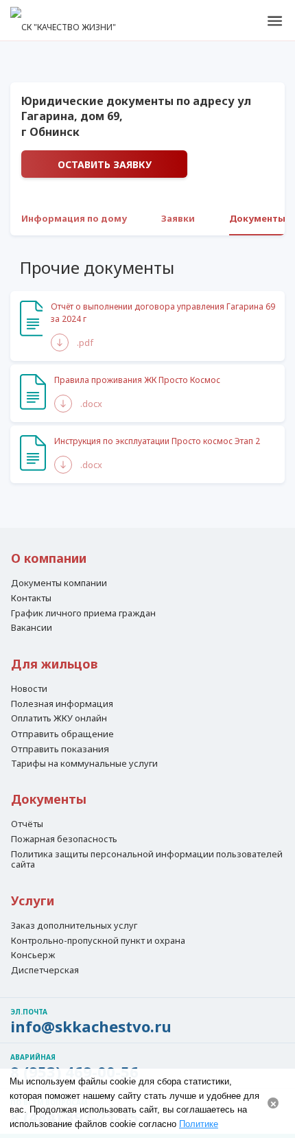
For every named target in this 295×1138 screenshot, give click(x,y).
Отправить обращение (62, 733)
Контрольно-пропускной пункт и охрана (98, 941)
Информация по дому (74, 218)
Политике (198, 1124)
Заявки (178, 218)
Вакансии (31, 628)
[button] (274, 20)
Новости (29, 689)
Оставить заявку (105, 164)
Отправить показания (60, 748)
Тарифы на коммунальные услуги (84, 763)
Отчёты (27, 824)
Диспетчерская (45, 970)
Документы (257, 218)
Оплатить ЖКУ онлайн (59, 718)
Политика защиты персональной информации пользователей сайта (147, 859)
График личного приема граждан (83, 613)
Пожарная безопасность (64, 839)
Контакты (31, 598)
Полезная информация (62, 704)
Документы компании (59, 583)
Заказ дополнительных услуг (74, 925)
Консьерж (33, 955)
